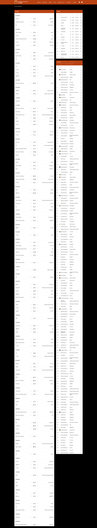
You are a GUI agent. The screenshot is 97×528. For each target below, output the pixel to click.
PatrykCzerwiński (64, 132)
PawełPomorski (64, 407)
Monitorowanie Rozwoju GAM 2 (21, 38)
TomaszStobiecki (64, 72)
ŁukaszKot (63, 138)
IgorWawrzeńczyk (64, 311)
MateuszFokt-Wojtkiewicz (63, 332)
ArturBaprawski (64, 216)
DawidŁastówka (64, 141)
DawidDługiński (64, 156)
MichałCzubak (63, 394)
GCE (16, 25)
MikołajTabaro (63, 203)
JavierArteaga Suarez (64, 239)
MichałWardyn (63, 269)
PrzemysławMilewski (64, 205)
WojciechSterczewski (64, 77)
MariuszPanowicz (64, 125)
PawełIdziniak (63, 107)
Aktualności (44, 2)
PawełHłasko (63, 179)
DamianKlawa (63, 347)
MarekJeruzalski (64, 231)
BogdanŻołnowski (64, 148)
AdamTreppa (63, 427)
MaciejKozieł (63, 437)
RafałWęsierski (63, 337)
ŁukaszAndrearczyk (64, 324)
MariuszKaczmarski (64, 251)
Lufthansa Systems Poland (48, 55)
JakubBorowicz (63, 345)
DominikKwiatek (64, 285)
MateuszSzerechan (64, 89)
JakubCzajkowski (64, 244)
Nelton (52, 38)
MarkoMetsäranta (64, 447)
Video (54, 2)
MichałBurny (63, 445)
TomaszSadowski (64, 329)
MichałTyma (63, 158)
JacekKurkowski (64, 198)
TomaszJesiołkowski (64, 432)
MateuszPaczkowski (64, 200)
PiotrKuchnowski (64, 236)
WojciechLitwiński (64, 219)
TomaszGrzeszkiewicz (64, 298)
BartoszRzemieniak (64, 249)
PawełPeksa (63, 264)
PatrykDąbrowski (64, 429)
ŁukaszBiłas (63, 280)
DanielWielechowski (64, 210)
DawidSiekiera (63, 275)
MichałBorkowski (64, 187)
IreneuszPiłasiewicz (64, 99)
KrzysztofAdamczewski (63, 301)
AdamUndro (63, 440)
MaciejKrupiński (64, 115)
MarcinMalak (63, 69)
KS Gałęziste (17, 45)
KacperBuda (63, 224)
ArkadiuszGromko (64, 350)
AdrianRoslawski (64, 112)
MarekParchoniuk (64, 226)
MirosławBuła (63, 241)
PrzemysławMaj (64, 259)
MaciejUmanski (63, 254)
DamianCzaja (63, 363)
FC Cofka (17, 35)
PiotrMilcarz (63, 442)
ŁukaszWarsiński (64, 383)
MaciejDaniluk (63, 74)
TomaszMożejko (64, 122)
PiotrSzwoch (63, 290)
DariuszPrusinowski (64, 452)
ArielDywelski (63, 402)
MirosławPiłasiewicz (64, 153)
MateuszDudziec (64, 381)
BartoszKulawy (63, 352)
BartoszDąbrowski (64, 234)
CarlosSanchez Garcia (65, 295)
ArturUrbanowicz (64, 368)
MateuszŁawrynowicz (65, 373)
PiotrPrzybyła (63, 319)
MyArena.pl (51, 42)
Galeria (50, 2)
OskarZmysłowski (64, 130)
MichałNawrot (63, 177)
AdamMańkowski (64, 213)
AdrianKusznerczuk (64, 277)
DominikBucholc (64, 422)
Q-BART (51, 21)
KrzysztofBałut (63, 399)
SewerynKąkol (63, 174)
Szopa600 (51, 45)
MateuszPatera (63, 182)
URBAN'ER (51, 18)
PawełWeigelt (63, 419)
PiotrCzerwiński (64, 293)
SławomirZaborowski (65, 143)
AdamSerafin (63, 306)
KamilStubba (63, 221)
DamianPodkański (64, 92)
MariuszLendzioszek (64, 376)
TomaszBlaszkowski (64, 172)
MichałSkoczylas (64, 102)
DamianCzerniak (64, 334)
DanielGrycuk (63, 409)
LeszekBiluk (63, 355)
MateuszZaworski (64, 391)
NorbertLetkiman (64, 316)
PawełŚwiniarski (64, 308)
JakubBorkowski (64, 189)
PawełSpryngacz (64, 321)
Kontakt (74, 2)
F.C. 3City (17, 18)
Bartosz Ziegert (63, 288)
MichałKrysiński (64, 164)
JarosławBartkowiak (64, 424)
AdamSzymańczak (64, 161)
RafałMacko (63, 262)
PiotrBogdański (63, 184)
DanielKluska (63, 97)
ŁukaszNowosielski (64, 146)
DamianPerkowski (64, 151)
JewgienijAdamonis (64, 79)
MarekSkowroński (64, 84)
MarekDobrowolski (64, 397)
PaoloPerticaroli (64, 267)
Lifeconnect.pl (50, 25)
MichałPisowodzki (64, 358)
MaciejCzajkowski (64, 272)
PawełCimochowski (64, 82)
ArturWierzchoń (64, 450)
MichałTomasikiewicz (65, 127)
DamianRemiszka (64, 167)
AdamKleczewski (64, 246)
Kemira (52, 32)
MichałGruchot (63, 303)
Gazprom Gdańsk (18, 32)
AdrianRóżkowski (64, 135)
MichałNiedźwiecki (64, 314)
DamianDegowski (64, 404)
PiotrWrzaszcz (63, 386)
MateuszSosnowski (64, 195)
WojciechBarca (63, 169)
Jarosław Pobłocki (64, 388)
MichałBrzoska (63, 105)
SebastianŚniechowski (65, 229)
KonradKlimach (64, 192)
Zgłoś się (39, 2)
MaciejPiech (63, 417)
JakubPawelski (63, 326)
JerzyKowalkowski (64, 360)
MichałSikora (63, 342)
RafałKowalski (63, 371)
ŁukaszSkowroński (64, 120)
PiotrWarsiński (63, 412)
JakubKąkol (63, 94)
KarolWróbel (63, 378)
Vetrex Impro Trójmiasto (19, 21)
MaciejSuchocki (64, 110)
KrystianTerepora (64, 208)
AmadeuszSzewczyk (64, 87)
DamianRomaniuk (64, 117)
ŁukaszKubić (63, 414)
